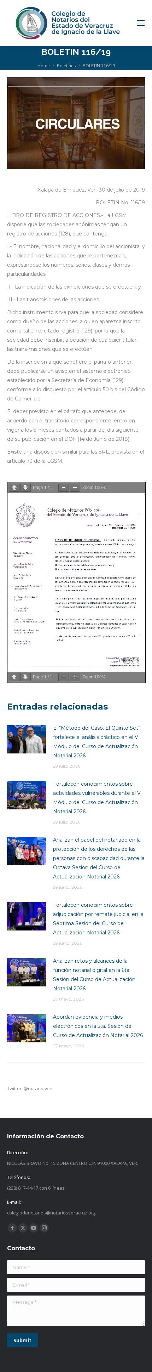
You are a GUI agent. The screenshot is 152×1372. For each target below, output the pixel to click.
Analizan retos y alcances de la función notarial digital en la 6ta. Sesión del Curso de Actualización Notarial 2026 (94, 975)
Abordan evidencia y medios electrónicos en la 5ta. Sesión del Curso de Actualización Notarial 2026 (98, 1026)
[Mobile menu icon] (140, 23)
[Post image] (26, 739)
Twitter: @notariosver (30, 1088)
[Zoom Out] (63, 488)
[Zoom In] (75, 488)
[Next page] (25, 488)
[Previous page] (14, 488)
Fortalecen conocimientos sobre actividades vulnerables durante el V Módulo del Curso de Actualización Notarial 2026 (97, 798)
